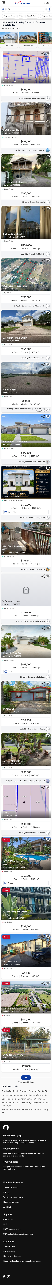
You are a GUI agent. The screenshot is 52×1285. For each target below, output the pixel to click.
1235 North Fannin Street (14, 339)
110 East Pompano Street (14, 914)
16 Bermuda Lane (11, 602)
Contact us (8, 1219)
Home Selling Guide (11, 1202)
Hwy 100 (11, 79)
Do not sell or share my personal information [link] (22, 1261)
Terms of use (9, 1246)
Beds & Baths (32, 16)
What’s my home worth (13, 1197)
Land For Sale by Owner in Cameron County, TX (23, 1099)
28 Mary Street (11, 963)
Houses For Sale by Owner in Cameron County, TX (24, 1095)
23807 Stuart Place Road (14, 287)
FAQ (5, 1224)
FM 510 (9, 814)
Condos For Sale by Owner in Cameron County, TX (24, 1091)
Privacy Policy (9, 1251)
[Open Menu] (3, 2)
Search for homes (11, 1187)
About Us (7, 1207)
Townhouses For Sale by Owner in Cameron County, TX (25, 1111)
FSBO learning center (12, 1229)
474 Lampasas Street (13, 495)
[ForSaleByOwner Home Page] (22, 3)
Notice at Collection (12, 1256)
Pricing (6, 1192)
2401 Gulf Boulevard (14, 864)
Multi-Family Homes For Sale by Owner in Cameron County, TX (25, 1104)
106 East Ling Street (14, 235)
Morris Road (10, 1009)
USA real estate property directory (18, 1234)
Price (21, 16)
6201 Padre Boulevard (14, 549)
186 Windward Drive (12, 131)
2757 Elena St (10, 710)
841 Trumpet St (10, 391)
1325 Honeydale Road (13, 183)
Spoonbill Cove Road (12, 654)
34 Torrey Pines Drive (12, 762)
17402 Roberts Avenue (13, 1056)
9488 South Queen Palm (14, 443)
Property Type (9, 16)
